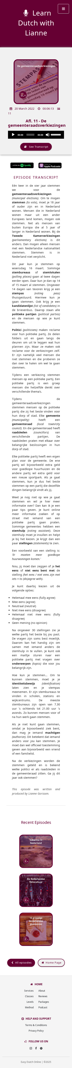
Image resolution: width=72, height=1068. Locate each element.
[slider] (56, 134)
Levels (30, 1002)
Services (29, 990)
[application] (36, 135)
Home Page (53, 962)
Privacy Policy (36, 1030)
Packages (43, 1002)
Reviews (42, 996)
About (41, 990)
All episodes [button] (23, 962)
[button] (63, 9)
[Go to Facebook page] (36, 1048)
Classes (29, 996)
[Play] (13, 135)
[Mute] (48, 135)
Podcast (42, 1007)
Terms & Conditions (36, 1025)
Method (29, 1007)
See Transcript (37, 146)
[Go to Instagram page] (31, 1048)
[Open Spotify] (41, 1048)
